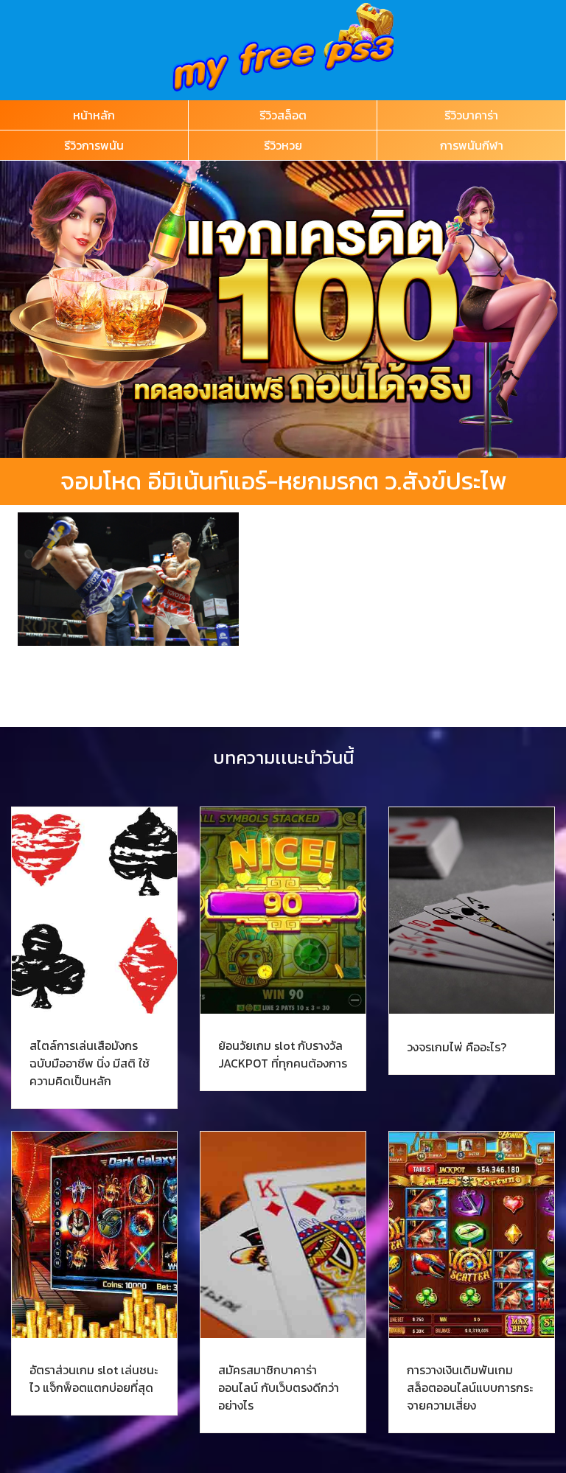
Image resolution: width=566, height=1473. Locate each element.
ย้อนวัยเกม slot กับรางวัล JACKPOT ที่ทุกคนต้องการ (282, 1054)
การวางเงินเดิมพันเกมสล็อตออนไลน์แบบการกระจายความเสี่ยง (470, 1387)
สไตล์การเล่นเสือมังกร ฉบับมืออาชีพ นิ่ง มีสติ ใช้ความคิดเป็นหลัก (89, 1063)
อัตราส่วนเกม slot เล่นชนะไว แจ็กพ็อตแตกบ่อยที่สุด (93, 1378)
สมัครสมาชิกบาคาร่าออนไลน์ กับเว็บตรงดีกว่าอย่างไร (278, 1387)
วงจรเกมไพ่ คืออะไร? (456, 1047)
